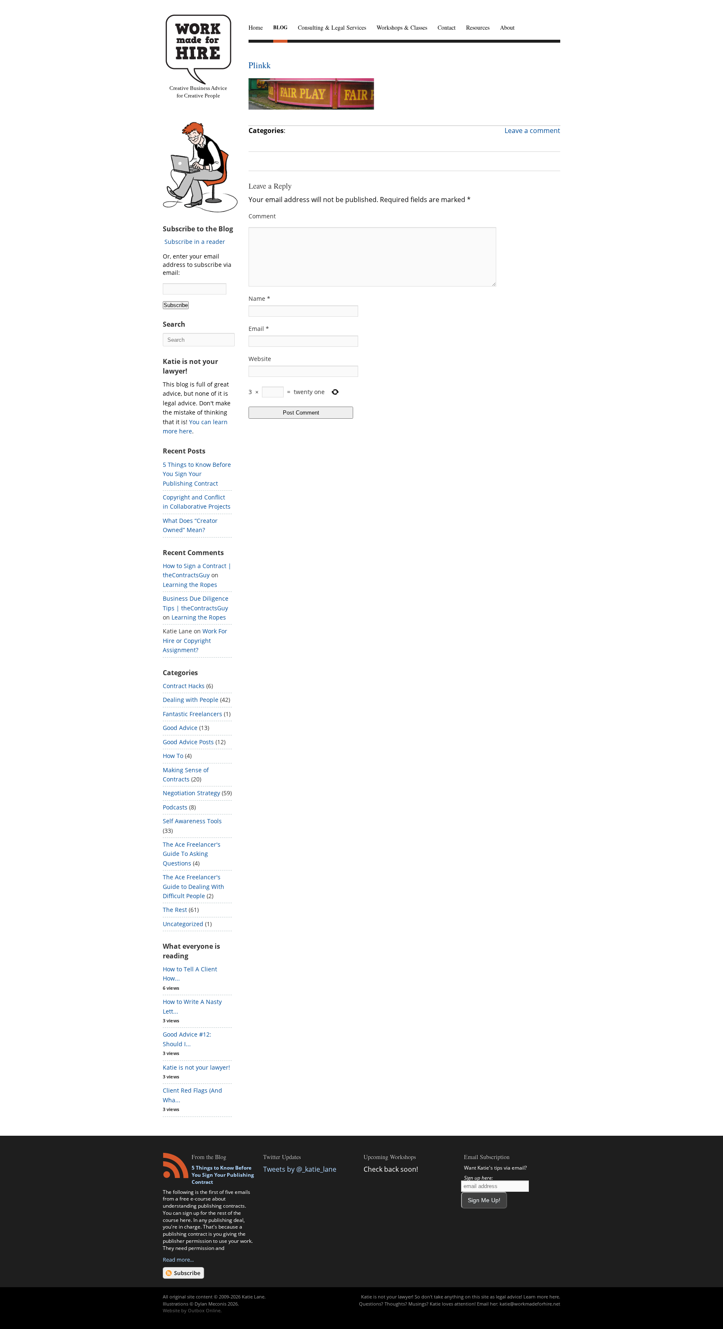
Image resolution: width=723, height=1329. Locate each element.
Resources (478, 27)
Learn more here (541, 1296)
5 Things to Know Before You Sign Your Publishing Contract (197, 474)
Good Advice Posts (188, 742)
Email (259, 329)
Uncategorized (183, 924)
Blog (280, 27)
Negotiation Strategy (191, 793)
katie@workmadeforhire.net (530, 1304)
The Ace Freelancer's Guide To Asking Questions (191, 853)
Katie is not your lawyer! (196, 1067)
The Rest (175, 910)
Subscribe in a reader (194, 242)
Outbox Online (204, 1310)
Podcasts (175, 807)
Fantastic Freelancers (192, 714)
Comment (262, 216)
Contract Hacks (184, 686)
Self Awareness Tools (192, 821)
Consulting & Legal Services (332, 27)
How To (173, 756)
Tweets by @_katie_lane (299, 1169)
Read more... (178, 1259)
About (507, 27)
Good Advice (180, 728)
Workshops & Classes (402, 27)
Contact (447, 27)
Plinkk (260, 65)
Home (256, 27)
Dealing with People (190, 700)
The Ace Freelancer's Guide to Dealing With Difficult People (193, 886)
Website (260, 359)
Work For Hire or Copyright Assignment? (195, 640)
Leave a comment (532, 130)
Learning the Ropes (190, 585)
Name (259, 298)
